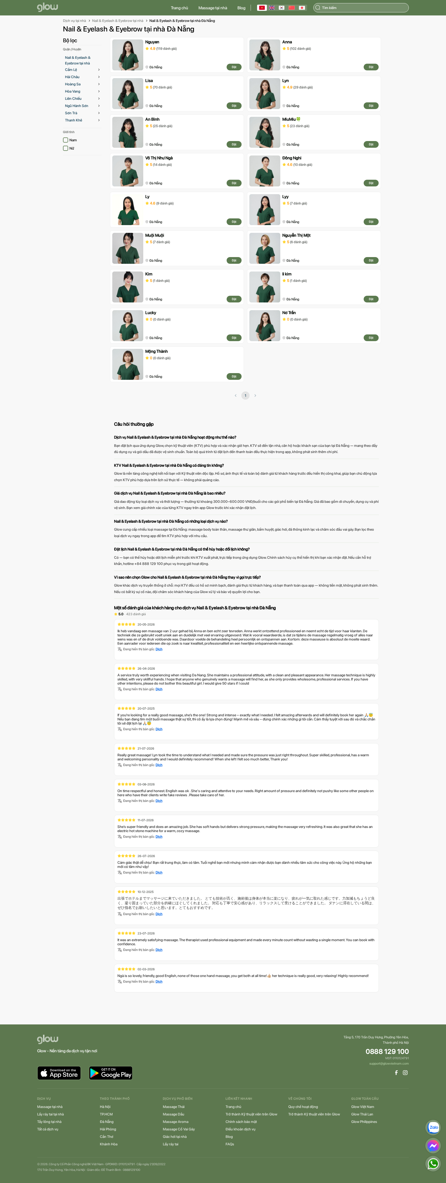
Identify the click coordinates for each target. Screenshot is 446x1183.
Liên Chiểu (73, 98)
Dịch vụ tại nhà (74, 21)
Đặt (234, 67)
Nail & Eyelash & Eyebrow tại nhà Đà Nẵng (182, 21)
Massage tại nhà (212, 7)
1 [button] (245, 395)
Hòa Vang (72, 91)
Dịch (159, 649)
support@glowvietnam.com (389, 1063)
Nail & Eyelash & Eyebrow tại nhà (117, 21)
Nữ (71, 148)
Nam (73, 140)
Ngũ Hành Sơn (76, 106)
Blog (241, 7)
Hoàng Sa (73, 84)
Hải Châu (72, 77)
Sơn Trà (71, 113)
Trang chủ (179, 7)
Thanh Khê (73, 120)
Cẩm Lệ (71, 70)
